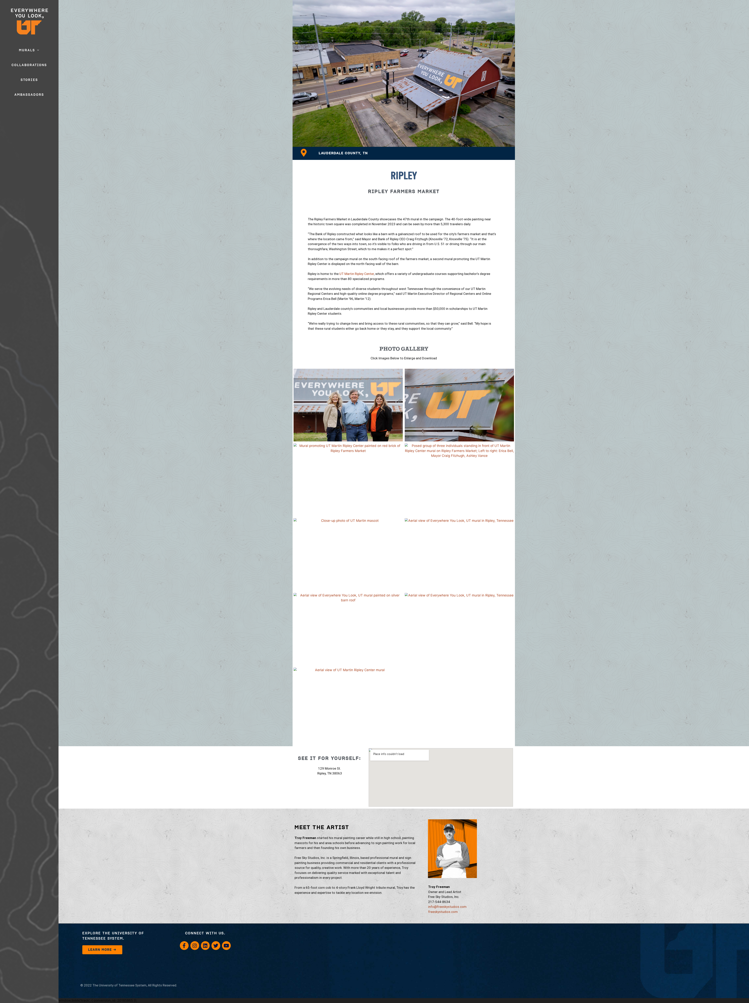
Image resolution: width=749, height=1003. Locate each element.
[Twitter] (215, 945)
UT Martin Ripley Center (356, 274)
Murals (27, 50)
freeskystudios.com (443, 912)
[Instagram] (194, 945)
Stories (29, 80)
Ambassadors (29, 94)
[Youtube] (226, 945)
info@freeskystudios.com (447, 907)
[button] (38, 50)
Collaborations (29, 65)
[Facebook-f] (184, 945)
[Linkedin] (205, 945)
